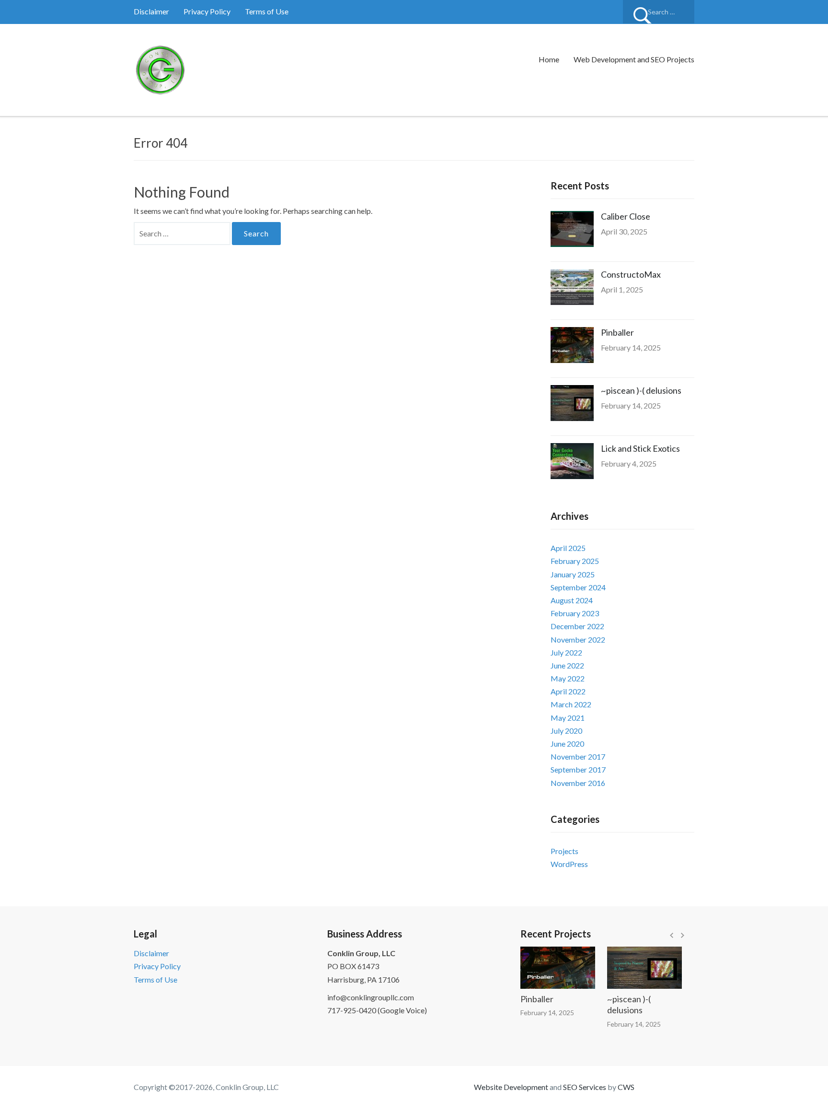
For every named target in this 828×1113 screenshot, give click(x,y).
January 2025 (573, 574)
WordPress (569, 863)
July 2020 (566, 730)
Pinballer (617, 332)
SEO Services (584, 1086)
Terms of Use (266, 11)
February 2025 (575, 560)
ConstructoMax (631, 274)
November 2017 (578, 756)
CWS (626, 1086)
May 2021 (568, 717)
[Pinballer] (546, 968)
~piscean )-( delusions (641, 390)
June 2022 (567, 665)
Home (549, 59)
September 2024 (578, 587)
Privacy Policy (207, 11)
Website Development (511, 1086)
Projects (564, 850)
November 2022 (578, 639)
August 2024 (572, 600)
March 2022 (571, 704)
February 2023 (575, 613)
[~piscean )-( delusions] (633, 968)
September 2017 (578, 769)
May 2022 (568, 678)
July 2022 (566, 652)
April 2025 (568, 547)
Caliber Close (625, 216)
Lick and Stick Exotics (640, 448)
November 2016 (578, 782)
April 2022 (568, 691)
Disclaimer (151, 11)
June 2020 (567, 743)
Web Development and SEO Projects (634, 59)
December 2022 (577, 626)
